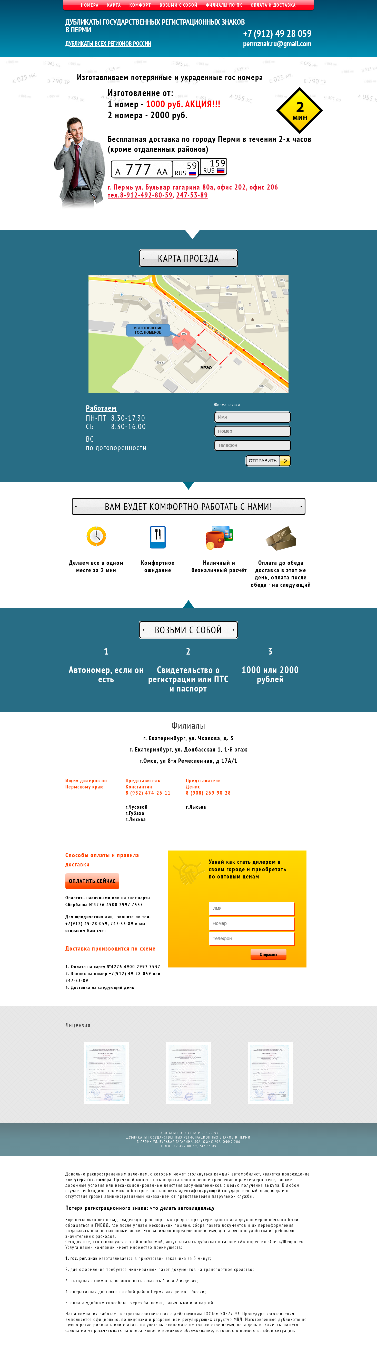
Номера (90, 5)
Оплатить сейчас (92, 881)
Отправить (268, 954)
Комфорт (140, 5)
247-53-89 (192, 195)
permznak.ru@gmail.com (277, 43)
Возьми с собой (178, 5)
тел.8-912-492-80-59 (140, 195)
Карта (114, 5)
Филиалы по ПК (224, 5)
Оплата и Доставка (273, 5)
